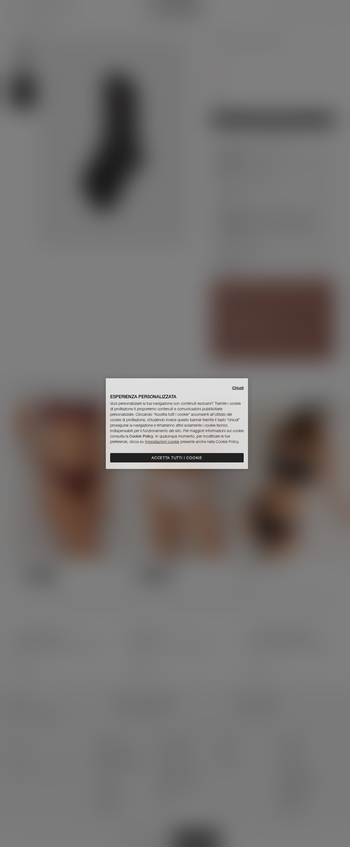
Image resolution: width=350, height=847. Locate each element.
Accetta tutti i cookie (176, 457)
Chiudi (238, 387)
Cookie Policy (141, 436)
